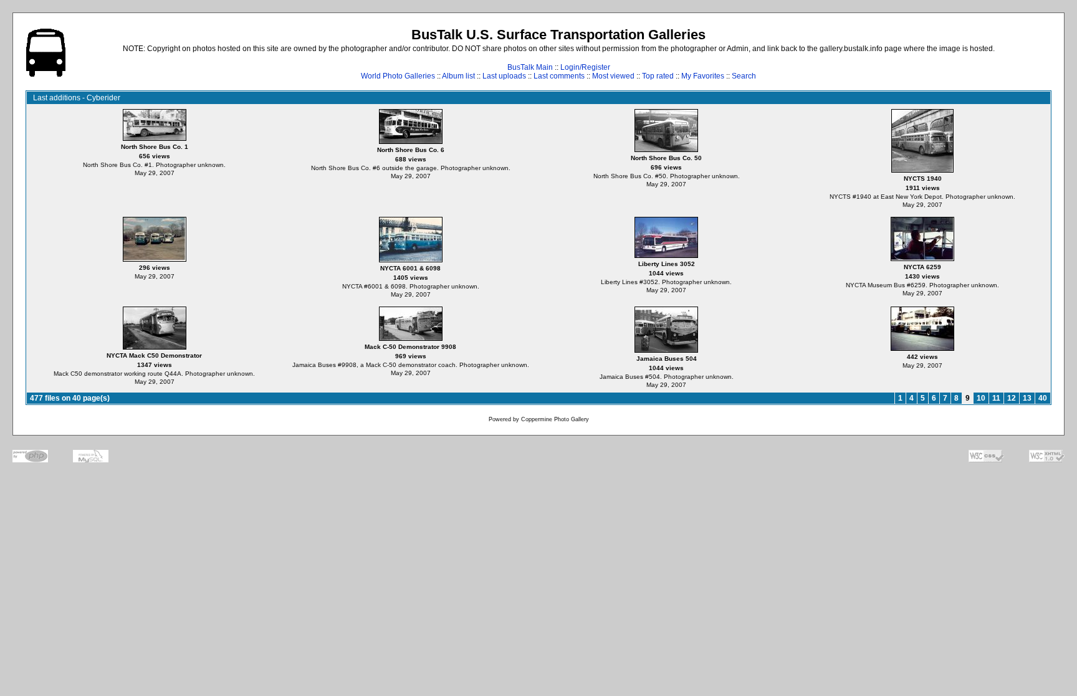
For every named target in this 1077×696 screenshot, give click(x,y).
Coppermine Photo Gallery (555, 419)
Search (744, 76)
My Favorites (702, 76)
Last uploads (504, 76)
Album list (458, 76)
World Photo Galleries (398, 76)
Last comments (559, 76)
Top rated (658, 76)
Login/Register (585, 67)
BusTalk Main (530, 67)
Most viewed (613, 76)
